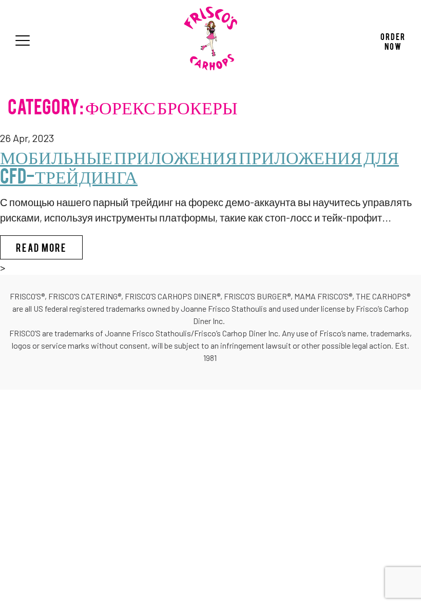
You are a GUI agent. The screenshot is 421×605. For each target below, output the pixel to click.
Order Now (393, 41)
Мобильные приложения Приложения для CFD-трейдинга (199, 165)
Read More (49, 246)
